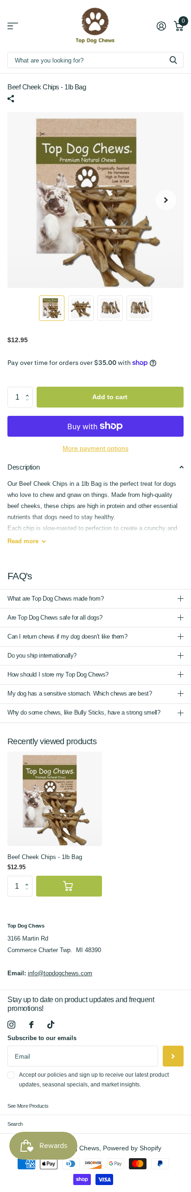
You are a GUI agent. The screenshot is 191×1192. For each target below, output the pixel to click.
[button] (30, 389)
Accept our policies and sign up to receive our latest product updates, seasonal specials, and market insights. (94, 1079)
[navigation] (51, 308)
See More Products (27, 1106)
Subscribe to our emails (41, 1038)
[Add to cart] (69, 886)
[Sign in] (161, 26)
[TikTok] (50, 1025)
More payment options (95, 448)
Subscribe (173, 1056)
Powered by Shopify (132, 1148)
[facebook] (31, 1024)
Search (15, 1124)
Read (22, 541)
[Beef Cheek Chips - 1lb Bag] (54, 799)
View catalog (12, 26)
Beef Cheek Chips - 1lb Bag (44, 856)
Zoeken (173, 60)
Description (23, 467)
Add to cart (109, 397)
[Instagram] (11, 1025)
